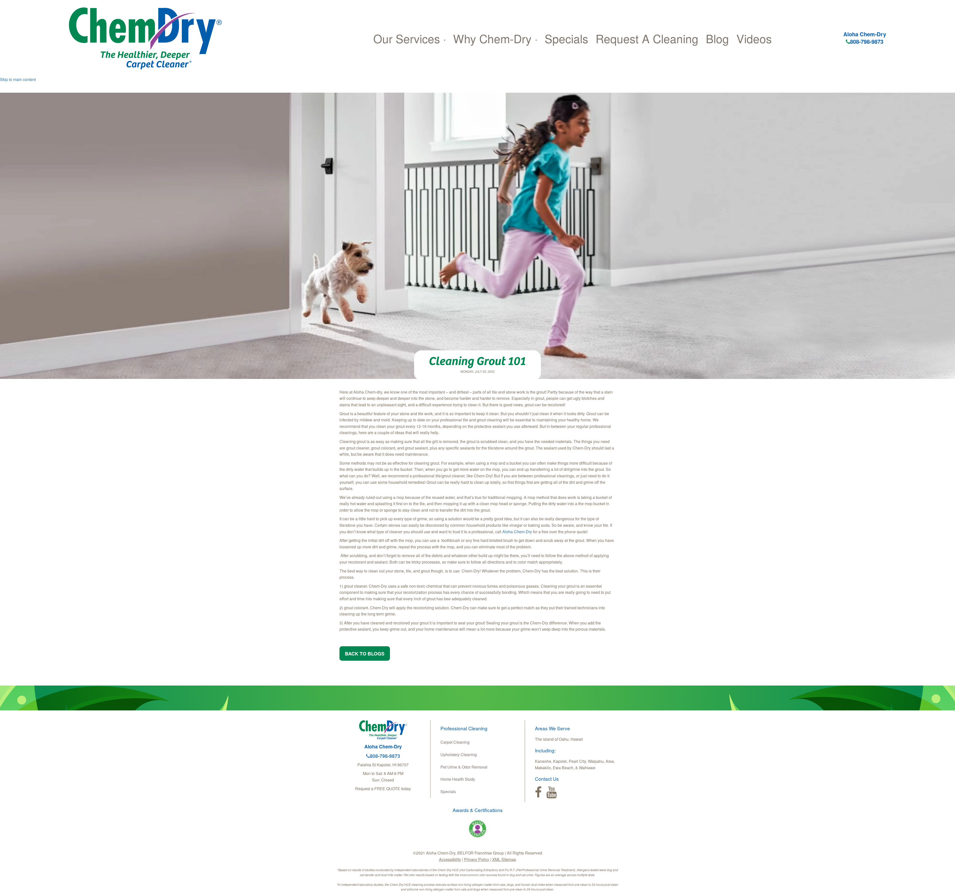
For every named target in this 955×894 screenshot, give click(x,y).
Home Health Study (457, 779)
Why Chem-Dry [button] (494, 38)
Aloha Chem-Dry (517, 531)
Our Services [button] (408, 38)
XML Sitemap (504, 859)
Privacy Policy (476, 859)
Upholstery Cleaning (458, 754)
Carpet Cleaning (455, 742)
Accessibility (450, 859)
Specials (566, 38)
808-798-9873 (866, 41)
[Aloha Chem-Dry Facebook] (538, 792)
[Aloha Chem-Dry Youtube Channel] (551, 792)
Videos (754, 38)
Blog (717, 38)
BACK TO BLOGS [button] (364, 653)
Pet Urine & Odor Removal (463, 767)
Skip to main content (18, 79)
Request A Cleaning (647, 38)
